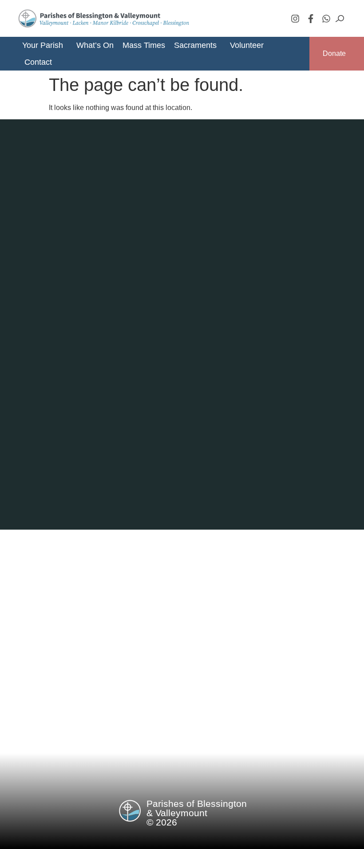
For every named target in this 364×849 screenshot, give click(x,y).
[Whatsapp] (326, 18)
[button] (46, 45)
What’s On (95, 45)
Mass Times (144, 45)
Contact (38, 62)
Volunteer (247, 45)
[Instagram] (295, 18)
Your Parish (42, 45)
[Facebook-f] (310, 18)
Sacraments (195, 45)
